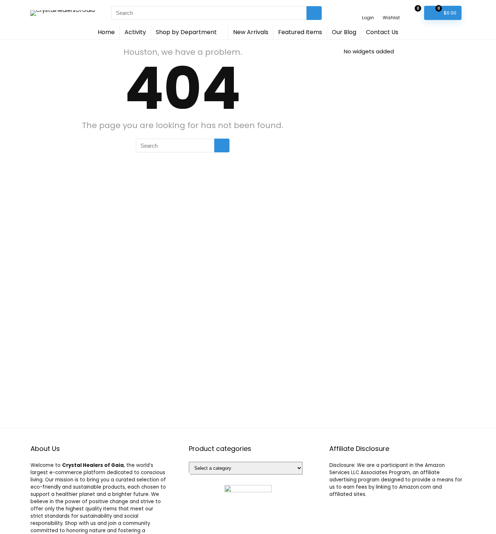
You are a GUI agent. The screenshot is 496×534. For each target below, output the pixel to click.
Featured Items (300, 32)
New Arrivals (250, 32)
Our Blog (344, 32)
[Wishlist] (391, 10)
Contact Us (382, 32)
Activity (135, 32)
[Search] (314, 13)
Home (106, 32)
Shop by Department (186, 32)
